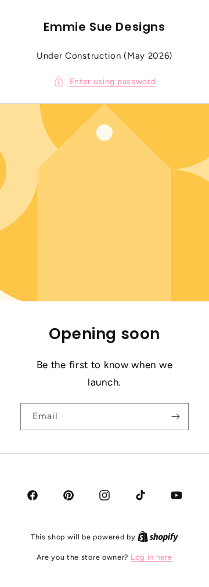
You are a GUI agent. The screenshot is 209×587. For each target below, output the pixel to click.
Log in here (151, 557)
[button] (104, 81)
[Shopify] (158, 536)
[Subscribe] (175, 416)
